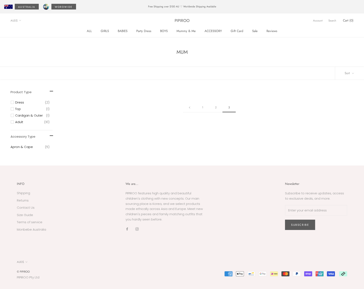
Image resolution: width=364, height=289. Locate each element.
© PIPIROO (23, 272)
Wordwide (64, 7)
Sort (348, 73)
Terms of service (29, 222)
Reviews (271, 30)
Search (332, 21)
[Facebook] (127, 229)
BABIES (122, 30)
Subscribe (300, 225)
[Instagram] (137, 229)
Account (318, 21)
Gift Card (237, 30)
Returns (23, 200)
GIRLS (105, 30)
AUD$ (14, 21)
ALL (89, 30)
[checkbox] (32, 102)
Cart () (348, 20)
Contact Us (26, 207)
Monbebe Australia (31, 229)
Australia (26, 7)
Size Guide (25, 215)
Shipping (23, 193)
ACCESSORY (213, 30)
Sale (255, 30)
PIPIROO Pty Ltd (28, 277)
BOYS (164, 30)
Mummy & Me (186, 30)
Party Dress (143, 30)
